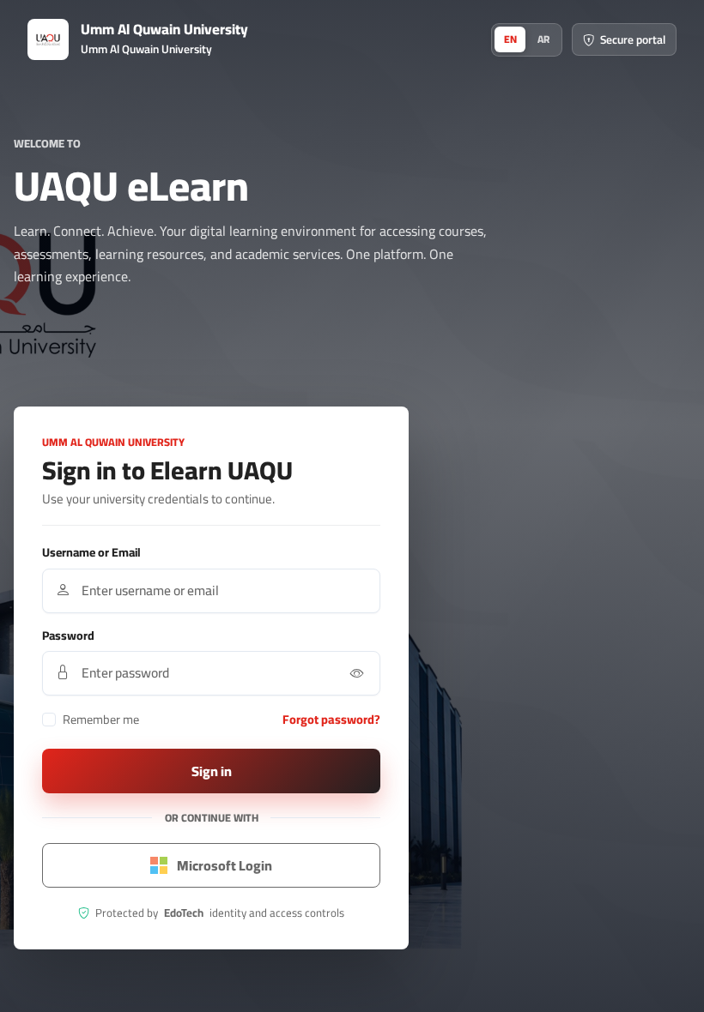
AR (543, 39)
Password (68, 636)
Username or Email (91, 553)
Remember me (101, 719)
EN (510, 39)
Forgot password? (331, 719)
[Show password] (357, 673)
